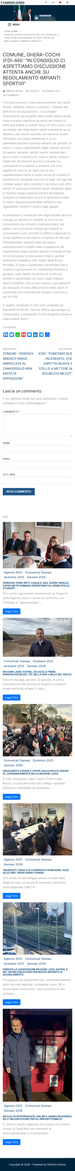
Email (6, 458)
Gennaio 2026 (36, 577)
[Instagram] (67, 2)
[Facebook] (45, 2)
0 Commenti (12, 95)
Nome (6, 443)
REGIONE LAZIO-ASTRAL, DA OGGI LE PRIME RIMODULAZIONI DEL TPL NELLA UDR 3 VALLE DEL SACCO (37, 673)
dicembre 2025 (14, 577)
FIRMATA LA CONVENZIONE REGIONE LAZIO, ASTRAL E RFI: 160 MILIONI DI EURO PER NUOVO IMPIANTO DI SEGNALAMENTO (35, 972)
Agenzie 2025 (13, 572)
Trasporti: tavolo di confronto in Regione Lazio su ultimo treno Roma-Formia (36, 871)
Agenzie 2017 (52, 91)
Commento (11, 411)
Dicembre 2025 (43, 661)
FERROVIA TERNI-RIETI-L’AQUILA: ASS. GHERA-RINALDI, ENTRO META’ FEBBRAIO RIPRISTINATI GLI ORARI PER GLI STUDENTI (36, 585)
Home (7, 31)
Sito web (9, 474)
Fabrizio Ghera (14, 91)
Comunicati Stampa (38, 572)
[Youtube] (60, 2)
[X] (53, 2)
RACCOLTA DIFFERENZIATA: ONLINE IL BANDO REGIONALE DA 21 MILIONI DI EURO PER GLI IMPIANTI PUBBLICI (37, 1117)
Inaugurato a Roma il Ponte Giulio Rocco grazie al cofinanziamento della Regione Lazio (36, 772)
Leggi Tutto (11, 611)
